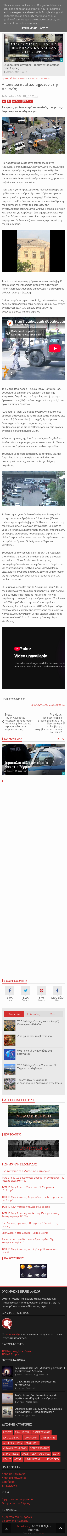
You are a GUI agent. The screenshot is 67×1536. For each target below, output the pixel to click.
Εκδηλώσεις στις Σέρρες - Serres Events (25, 1232)
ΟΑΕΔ (25, 1453)
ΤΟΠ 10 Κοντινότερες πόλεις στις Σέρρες (26, 1206)
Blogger (40, 1533)
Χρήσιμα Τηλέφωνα (13, 1474)
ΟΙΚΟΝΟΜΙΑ (31, 1437)
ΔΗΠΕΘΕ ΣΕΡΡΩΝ (12, 1443)
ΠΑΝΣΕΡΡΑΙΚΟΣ (41, 1432)
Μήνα (53, 1014)
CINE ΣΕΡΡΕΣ (48, 1437)
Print (18, 101)
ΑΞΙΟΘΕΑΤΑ (53, 1459)
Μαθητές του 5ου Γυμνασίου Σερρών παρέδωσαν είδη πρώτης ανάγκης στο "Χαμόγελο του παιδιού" (36, 1398)
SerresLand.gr (23, 1526)
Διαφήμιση (8, 1481)
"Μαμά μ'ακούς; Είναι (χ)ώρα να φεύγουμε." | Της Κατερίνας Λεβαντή (40, 1369)
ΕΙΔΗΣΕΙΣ (48, 704)
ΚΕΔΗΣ (7, 1459)
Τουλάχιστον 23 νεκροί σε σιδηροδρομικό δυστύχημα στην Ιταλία (39, 1081)
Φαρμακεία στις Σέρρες (16, 1503)
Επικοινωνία (9, 1485)
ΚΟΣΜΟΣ (60, 704)
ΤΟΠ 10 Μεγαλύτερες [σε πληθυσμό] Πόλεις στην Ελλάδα (38, 1023)
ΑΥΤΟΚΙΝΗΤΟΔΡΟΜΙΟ (14, 1448)
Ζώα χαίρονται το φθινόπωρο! (34, 1036)
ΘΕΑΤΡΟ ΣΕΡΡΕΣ (41, 1453)
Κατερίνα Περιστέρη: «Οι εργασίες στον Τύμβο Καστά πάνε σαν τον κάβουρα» (31, 763)
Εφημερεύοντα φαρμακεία (17, 1499)
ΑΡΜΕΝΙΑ (36, 704)
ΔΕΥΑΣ (17, 1459)
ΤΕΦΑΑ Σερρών (11, 1354)
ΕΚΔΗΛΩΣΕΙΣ (22, 1432)
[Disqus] (33, 832)
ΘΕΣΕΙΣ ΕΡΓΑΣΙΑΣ (39, 1448)
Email (29, 101)
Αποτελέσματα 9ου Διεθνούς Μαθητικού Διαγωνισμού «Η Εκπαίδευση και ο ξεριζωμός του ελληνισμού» (38, 1412)
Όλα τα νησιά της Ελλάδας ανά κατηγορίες (34, 1052)
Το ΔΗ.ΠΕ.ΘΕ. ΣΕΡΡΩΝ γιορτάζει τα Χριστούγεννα (35, 1383)
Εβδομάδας (33, 1014)
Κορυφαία (14, 1014)
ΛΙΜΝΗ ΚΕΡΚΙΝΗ (34, 1459)
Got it (44, 28)
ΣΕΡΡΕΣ (7, 1432)
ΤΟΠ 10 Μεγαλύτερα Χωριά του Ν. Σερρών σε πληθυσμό (36, 1067)
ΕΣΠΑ (56, 1453)
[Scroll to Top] (60, 1528)
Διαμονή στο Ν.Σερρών (15, 1520)
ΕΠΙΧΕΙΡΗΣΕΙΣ (11, 1453)
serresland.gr (13, 1334)
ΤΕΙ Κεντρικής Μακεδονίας (17, 1351)
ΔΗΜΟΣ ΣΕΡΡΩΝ (12, 1437)
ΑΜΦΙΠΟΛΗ (32, 1443)
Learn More (29, 28)
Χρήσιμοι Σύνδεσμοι (14, 1477)
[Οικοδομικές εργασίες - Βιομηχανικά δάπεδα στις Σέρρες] (33, 48)
